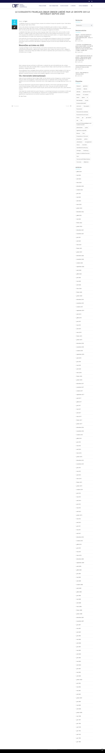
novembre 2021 (80, 233)
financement (79, 109)
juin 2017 (78, 405)
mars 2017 (78, 416)
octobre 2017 (79, 391)
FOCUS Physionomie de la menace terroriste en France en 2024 (84, 66)
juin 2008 (78, 595)
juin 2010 (78, 548)
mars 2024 (78, 182)
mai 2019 (78, 325)
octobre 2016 (79, 434)
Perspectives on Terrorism (82, 136)
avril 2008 (78, 603)
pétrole (85, 139)
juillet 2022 (79, 215)
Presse (24, 96)
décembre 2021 (80, 230)
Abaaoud (78, 86)
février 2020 (79, 292)
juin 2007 (78, 624)
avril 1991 (78, 734)
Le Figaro (25, 21)
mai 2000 (78, 705)
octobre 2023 (79, 189)
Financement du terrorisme (82, 114)
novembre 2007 (80, 621)
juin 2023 (78, 193)
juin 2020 (78, 277)
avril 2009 (78, 581)
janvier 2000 (79, 712)
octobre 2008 (79, 584)
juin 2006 (78, 635)
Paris (83, 133)
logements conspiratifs (81, 130)
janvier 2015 (79, 486)
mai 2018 (78, 365)
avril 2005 (78, 654)
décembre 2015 (80, 460)
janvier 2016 (79, 456)
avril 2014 (78, 500)
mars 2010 (78, 555)
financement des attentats (82, 111)
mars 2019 (78, 332)
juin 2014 (78, 493)
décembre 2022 (80, 211)
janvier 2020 (79, 295)
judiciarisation (79, 127)
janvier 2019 (79, 339)
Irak (77, 120)
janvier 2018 (79, 380)
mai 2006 (78, 639)
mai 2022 (78, 219)
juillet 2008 (79, 592)
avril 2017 (78, 412)
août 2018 (78, 358)
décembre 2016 (80, 427)
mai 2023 (78, 197)
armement (78, 89)
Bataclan (78, 94)
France (77, 117)
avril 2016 (78, 449)
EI (87, 97)
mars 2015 (78, 478)
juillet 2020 (79, 274)
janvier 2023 (79, 208)
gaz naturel (88, 117)
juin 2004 (78, 657)
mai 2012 (78, 518)
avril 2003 (78, 676)
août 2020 (78, 270)
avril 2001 (78, 694)
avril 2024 (78, 179)
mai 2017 (78, 409)
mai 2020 (78, 281)
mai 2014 (78, 497)
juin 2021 (78, 237)
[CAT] (20, 6)
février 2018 (79, 376)
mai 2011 (78, 529)
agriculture (85, 86)
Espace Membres (83, 5)
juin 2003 (78, 668)
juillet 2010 (79, 544)
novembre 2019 (80, 303)
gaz (83, 117)
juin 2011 (78, 526)
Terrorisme (78, 162)
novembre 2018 (80, 347)
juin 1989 (78, 741)
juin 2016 (78, 442)
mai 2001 (78, 690)
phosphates (79, 139)
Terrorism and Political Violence (83, 159)
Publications (42, 5)
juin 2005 (78, 646)
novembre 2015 (80, 464)
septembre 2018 (80, 354)
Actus (21, 96)
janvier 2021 (79, 252)
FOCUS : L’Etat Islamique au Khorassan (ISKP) (82, 73)
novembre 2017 (80, 387)
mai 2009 (78, 577)
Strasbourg (85, 150)
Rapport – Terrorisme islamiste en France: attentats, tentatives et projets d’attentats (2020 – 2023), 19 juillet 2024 (84, 37)
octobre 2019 (79, 306)
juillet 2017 (79, 401)
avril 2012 (78, 522)
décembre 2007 (80, 617)
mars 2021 (78, 244)
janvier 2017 (79, 423)
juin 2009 (78, 573)
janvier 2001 (79, 698)
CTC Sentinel (85, 94)
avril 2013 (78, 511)
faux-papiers (86, 106)
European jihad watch (81, 103)
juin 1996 (78, 723)
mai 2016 (78, 445)
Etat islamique (79, 100)
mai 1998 (78, 716)
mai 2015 (78, 471)
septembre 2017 (80, 394)
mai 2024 (78, 175)
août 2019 (78, 314)
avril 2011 (78, 533)
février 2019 (79, 336)
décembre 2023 (80, 186)
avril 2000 (78, 708)
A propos (73, 5)
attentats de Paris (87, 91)
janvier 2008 (79, 613)
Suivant (67, 106)
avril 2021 (78, 241)
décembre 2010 (80, 537)
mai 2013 (78, 507)
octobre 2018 (79, 350)
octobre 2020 (79, 263)
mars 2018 (78, 372)
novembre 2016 (80, 431)
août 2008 (78, 588)
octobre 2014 (79, 489)
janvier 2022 (79, 226)
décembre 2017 (80, 383)
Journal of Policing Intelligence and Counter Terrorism (83, 124)
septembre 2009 (80, 562)
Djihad (83, 97)
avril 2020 (78, 285)
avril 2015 (78, 475)
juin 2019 (78, 321)
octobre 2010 (79, 540)
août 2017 (78, 398)
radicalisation (79, 142)
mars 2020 (78, 288)
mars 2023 (78, 204)
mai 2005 (78, 650)
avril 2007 (78, 632)
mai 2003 (78, 672)
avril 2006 (78, 643)
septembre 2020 (80, 266)
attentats (78, 91)
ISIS (81, 120)
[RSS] (92, 1)
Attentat (85, 89)
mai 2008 (78, 599)
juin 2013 (78, 504)
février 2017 (79, 420)
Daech (77, 97)
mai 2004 (78, 661)
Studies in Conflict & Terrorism (83, 153)
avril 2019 (78, 328)
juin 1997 (78, 719)
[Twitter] (89, 1)
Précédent (16, 106)
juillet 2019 (79, 317)
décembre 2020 (80, 255)
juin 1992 (78, 730)
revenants (84, 144)
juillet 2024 (79, 171)
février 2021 (79, 248)
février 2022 (79, 222)
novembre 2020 (80, 259)
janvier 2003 (79, 679)
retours (78, 144)
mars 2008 (78, 606)
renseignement (88, 142)
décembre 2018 (80, 343)
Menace (78, 133)
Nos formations (53, 5)
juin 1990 (78, 738)
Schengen (78, 150)
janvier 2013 (79, 515)
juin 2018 (78, 361)
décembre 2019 (80, 299)
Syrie (77, 156)
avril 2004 (78, 665)
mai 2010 (78, 551)
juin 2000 (78, 701)
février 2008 (79, 610)
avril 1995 (78, 727)
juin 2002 (78, 683)
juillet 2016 (79, 438)
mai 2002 (78, 687)
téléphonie (86, 162)
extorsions (78, 106)
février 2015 (79, 482)
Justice (86, 127)
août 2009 (78, 566)
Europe (86, 100)
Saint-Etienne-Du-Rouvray (82, 147)
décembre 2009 (80, 559)
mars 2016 (78, 453)
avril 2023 (78, 200)
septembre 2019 (80, 310)
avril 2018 (78, 369)
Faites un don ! (64, 5)
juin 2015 (78, 467)
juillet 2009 (79, 570)
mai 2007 (78, 628)
